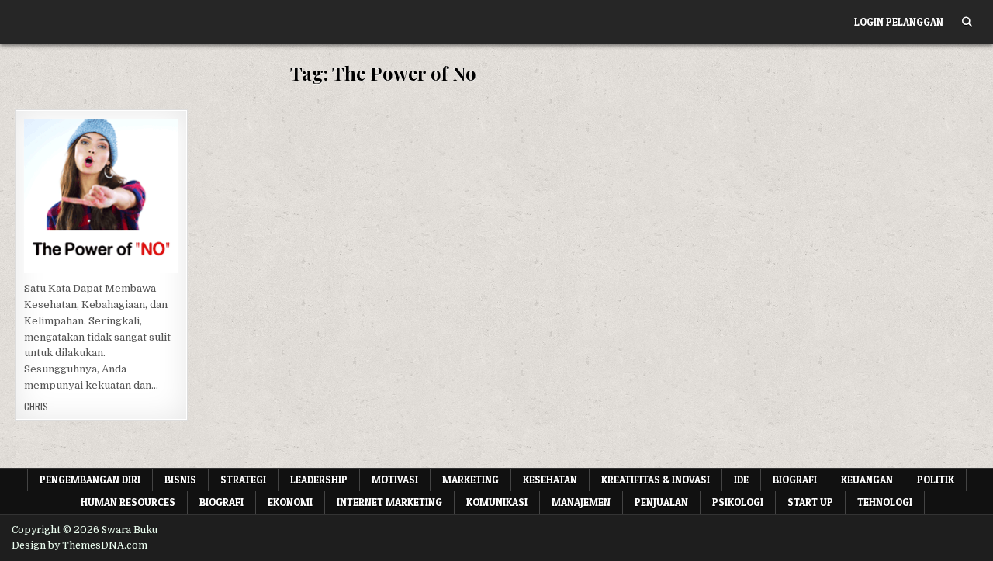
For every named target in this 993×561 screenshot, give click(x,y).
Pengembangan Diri (73, 184)
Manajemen (581, 502)
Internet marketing (389, 502)
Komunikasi (497, 502)
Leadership (319, 479)
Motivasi (395, 479)
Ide (741, 479)
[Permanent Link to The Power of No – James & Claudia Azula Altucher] (101, 196)
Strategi (243, 479)
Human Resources (128, 502)
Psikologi (151, 184)
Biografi (795, 479)
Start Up (810, 502)
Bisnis (180, 479)
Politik (935, 479)
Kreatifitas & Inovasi (655, 479)
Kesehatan (99, 168)
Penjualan (661, 502)
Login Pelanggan (898, 22)
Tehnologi (884, 502)
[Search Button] (967, 22)
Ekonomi (290, 502)
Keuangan (867, 479)
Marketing (470, 479)
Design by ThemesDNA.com (79, 545)
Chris (36, 406)
